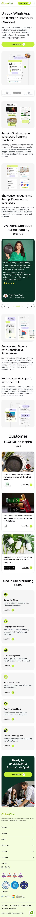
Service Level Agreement (9, 908)
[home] (7, 3)
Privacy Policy (14, 905)
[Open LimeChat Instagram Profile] (6, 867)
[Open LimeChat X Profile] (9, 867)
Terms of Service (26, 905)
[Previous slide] (5, 306)
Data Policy (5, 905)
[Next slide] (30, 306)
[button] (33, 3)
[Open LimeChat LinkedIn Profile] (2, 867)
